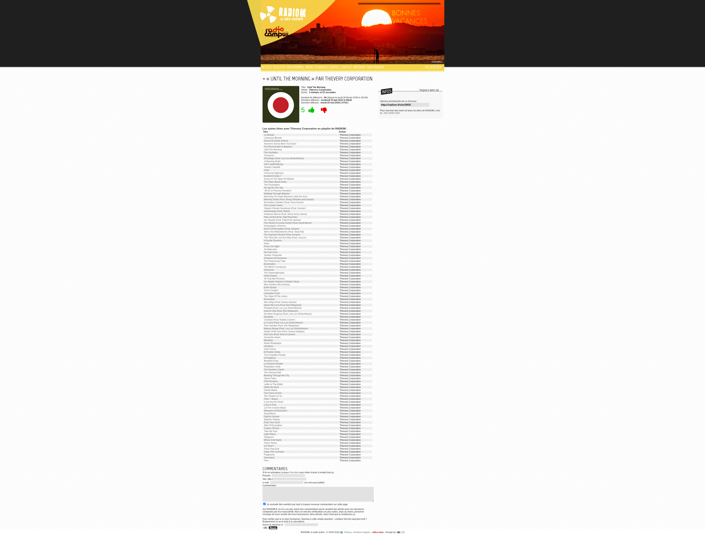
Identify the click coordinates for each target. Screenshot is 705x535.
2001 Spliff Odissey (273, 164)
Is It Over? (269, 446)
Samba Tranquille (273, 255)
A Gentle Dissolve (273, 240)
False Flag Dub (271, 449)
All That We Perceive (274, 278)
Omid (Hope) (270, 275)
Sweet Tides (270, 378)
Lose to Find (270, 405)
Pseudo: (267, 475)
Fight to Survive (271, 416)
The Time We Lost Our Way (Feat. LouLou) (285, 237)
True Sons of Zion (273, 393)
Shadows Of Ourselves (275, 258)
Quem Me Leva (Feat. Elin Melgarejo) (282, 305)
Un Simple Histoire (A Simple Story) (281, 281)
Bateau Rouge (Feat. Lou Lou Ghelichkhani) (286, 328)
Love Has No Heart (273, 402)
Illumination (270, 264)
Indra (266, 243)
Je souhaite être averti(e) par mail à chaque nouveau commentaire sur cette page (307, 504)
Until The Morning (273, 149)
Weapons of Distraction (275, 410)
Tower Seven (270, 443)
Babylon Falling (272, 419)
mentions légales (361, 532)
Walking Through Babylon (277, 193)
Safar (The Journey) (274, 451)
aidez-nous (378, 532)
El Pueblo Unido (272, 352)
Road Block (270, 413)
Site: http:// (268, 479)
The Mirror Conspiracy (275, 267)
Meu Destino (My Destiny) (277, 284)
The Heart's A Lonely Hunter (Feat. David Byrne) (288, 223)
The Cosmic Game (273, 205)
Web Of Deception (273, 425)
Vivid (266, 170)
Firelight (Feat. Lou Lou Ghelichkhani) (283, 308)
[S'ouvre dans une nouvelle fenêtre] (276, 32)
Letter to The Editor (273, 384)
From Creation (271, 290)
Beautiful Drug (271, 361)
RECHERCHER (433, 67)
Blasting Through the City (276, 375)
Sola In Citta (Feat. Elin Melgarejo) (281, 311)
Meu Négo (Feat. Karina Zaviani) (280, 302)
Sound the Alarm (272, 337)
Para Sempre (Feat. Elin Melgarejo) (281, 325)
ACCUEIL (267, 67)
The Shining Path (272, 372)
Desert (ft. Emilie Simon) (276, 141)
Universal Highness (274, 173)
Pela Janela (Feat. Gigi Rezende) (280, 217)
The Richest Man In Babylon (278, 146)
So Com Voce (271, 252)
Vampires (268, 346)
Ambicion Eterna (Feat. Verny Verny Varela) (285, 214)
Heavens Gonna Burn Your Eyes (280, 143)
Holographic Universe (275, 226)
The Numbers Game (274, 369)
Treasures (269, 155)
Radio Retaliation (272, 343)
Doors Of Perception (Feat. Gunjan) (281, 229)
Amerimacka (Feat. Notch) (277, 211)
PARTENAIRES (375, 67)
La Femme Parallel (273, 363)
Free (266, 460)
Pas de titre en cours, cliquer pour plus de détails (286, 62)
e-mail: (266, 482)
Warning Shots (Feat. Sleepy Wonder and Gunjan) (289, 199)
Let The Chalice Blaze (275, 407)
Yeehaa (348, 532)
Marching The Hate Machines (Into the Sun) (285, 196)
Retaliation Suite (272, 366)
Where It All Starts (272, 440)
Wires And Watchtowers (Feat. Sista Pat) (284, 231)
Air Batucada (270, 249)
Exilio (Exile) (270, 287)
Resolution (269, 299)
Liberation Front (272, 293)
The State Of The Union (275, 296)
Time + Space (271, 399)
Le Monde (269, 135)
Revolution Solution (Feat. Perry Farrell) (283, 202)
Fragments (269, 454)
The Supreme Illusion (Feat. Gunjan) (282, 234)
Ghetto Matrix (270, 390)
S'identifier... (437, 62)
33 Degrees (270, 358)
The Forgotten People (275, 355)
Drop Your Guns (272, 422)
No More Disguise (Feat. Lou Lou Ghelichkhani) (288, 314)
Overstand (269, 457)
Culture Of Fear (271, 428)
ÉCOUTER (279, 67)
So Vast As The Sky (273, 187)
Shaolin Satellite (272, 167)
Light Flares (270, 434)
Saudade (268, 317)
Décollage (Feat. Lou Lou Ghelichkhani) (284, 158)
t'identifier (294, 472)
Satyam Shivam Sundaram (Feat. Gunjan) (285, 208)
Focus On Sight (271, 246)
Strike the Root (271, 387)
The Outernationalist (274, 273)
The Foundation (272, 185)
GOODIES (334, 67)
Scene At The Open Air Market (279, 179)
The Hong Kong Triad (274, 261)
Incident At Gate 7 (272, 176)
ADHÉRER (359, 67)
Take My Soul (270, 431)
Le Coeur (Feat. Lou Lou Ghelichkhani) (283, 322)
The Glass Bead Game (275, 182)
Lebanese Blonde (273, 138)
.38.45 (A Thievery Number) (277, 190)
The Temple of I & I (273, 396)
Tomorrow (269, 270)
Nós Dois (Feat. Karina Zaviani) (279, 334)
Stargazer (269, 437)
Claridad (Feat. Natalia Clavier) (279, 319)
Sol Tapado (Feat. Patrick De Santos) (282, 220)
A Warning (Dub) (272, 161)
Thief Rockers (271, 381)
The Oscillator (271, 152)
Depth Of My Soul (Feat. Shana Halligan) (284, 331)
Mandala (268, 340)
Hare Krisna (270, 349)
